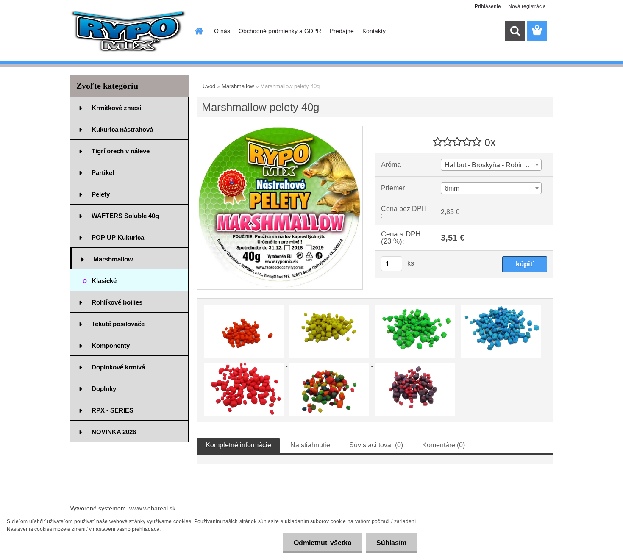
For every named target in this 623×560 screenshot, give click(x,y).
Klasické (104, 280)
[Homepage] (198, 31)
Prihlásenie (488, 6)
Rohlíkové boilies (117, 302)
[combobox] (491, 165)
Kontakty (374, 31)
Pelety (101, 194)
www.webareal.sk (152, 508)
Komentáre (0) (443, 445)
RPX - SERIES (113, 410)
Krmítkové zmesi (116, 107)
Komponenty (111, 345)
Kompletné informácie (238, 445)
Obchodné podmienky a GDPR (280, 31)
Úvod (209, 86)
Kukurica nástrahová (122, 129)
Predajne (342, 31)
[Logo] (128, 31)
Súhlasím (391, 542)
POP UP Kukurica (118, 237)
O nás (222, 31)
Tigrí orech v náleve (121, 151)
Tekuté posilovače (118, 323)
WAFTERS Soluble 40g (125, 215)
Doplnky (104, 388)
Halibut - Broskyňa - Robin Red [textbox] (491, 165)
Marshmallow (113, 259)
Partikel (103, 172)
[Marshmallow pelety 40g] (279, 129)
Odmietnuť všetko (323, 542)
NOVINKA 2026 (114, 431)
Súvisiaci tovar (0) (376, 445)
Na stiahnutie (310, 445)
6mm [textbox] (452, 188)
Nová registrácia (527, 6)
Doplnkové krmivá (118, 367)
